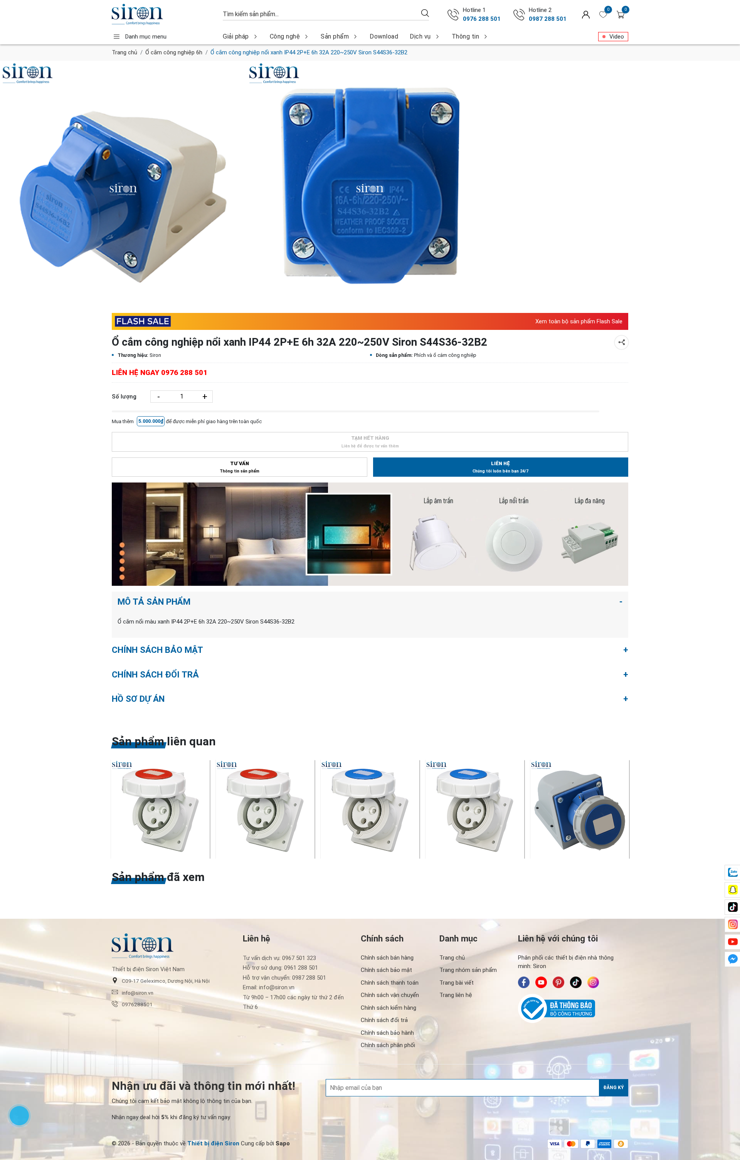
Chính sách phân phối (388, 1045)
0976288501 (137, 1004)
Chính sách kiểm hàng (388, 1007)
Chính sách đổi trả (384, 1020)
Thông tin (465, 36)
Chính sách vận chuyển (390, 995)
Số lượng (124, 396)
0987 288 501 (548, 18)
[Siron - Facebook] (524, 982)
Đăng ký (613, 1087)
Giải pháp (236, 36)
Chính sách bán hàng (387, 957)
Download (384, 36)
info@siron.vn (137, 993)
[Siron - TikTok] (576, 982)
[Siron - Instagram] (593, 982)
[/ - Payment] (554, 1143)
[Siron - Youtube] (541, 982)
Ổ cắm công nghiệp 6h (173, 52)
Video (616, 36)
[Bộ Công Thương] (573, 1008)
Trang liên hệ (455, 995)
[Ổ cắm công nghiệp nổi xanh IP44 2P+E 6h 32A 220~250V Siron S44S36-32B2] (123, 184)
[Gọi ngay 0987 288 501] (519, 14)
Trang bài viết (456, 982)
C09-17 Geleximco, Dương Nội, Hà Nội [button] (166, 981)
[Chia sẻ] (621, 342)
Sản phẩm (335, 36)
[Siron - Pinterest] (558, 982)
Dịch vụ (420, 36)
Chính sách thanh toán (390, 982)
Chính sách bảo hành (387, 1032)
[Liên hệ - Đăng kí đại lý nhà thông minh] (370, 534)
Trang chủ (124, 52)
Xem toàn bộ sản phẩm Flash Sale (578, 321)
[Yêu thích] (603, 14)
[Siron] (163, 14)
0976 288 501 (482, 18)
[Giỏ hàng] (620, 14)
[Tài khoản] (586, 14)
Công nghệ (285, 36)
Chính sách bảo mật (386, 970)
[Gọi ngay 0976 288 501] (453, 14)
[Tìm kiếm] (425, 12)
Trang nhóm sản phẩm (468, 970)
